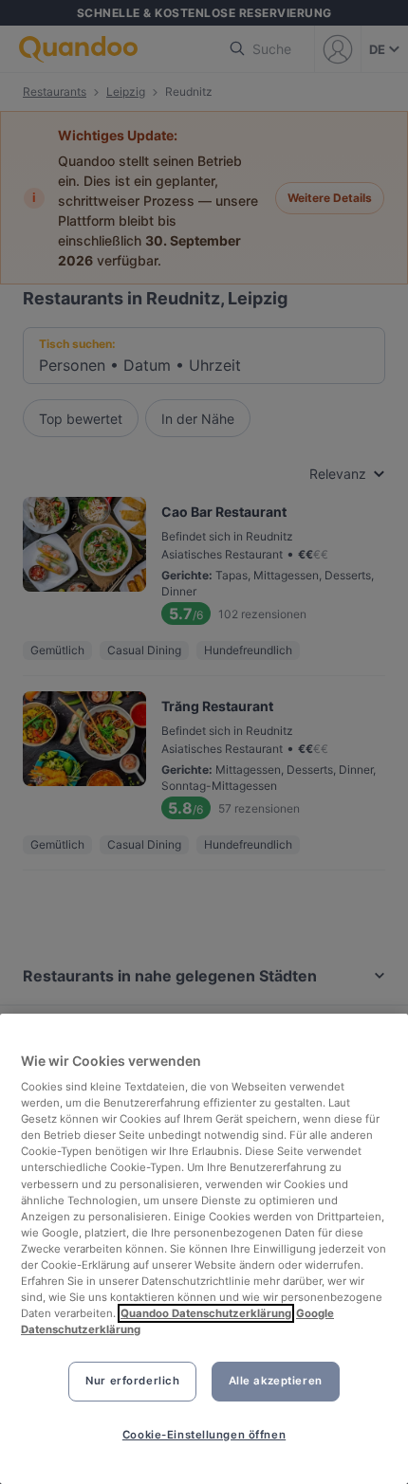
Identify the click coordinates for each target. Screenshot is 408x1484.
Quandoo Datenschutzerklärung (206, 1313)
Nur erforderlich (132, 1380)
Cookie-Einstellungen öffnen (204, 1434)
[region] (204, 1249)
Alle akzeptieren (276, 1380)
